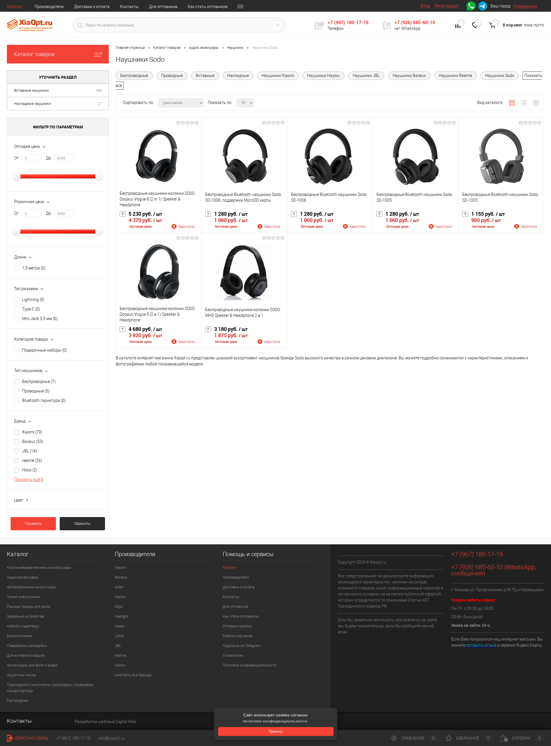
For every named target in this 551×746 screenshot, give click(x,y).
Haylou (120, 597)
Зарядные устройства (25, 616)
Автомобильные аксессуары (31, 587)
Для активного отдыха (25, 655)
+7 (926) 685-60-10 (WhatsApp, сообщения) (493, 570)
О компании (233, 655)
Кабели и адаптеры (23, 626)
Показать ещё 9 (28, 479)
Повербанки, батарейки (27, 645)
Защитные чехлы (21, 675)
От (16, 158)
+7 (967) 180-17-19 (348, 22)
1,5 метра (34, 268)
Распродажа (17, 700)
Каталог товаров (34, 54)
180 (99, 90)
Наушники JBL (366, 75)
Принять (276, 731)
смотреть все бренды (133, 675)
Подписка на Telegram (242, 645)
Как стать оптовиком (208, 6)
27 (100, 103)
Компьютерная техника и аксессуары (39, 567)
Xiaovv (120, 665)
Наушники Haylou (323, 75)
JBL (29, 451)
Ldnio (119, 636)
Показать (33, 523)
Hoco (29, 470)
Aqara (119, 626)
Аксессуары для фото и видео (32, 665)
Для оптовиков (163, 6)
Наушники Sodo (499, 75)
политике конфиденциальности (275, 721)
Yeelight (121, 616)
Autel (119, 587)
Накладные (238, 75)
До (48, 158)
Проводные (36, 391)
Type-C (31, 309)
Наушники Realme (455, 75)
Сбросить (82, 523)
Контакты (129, 6)
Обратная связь (31, 738)
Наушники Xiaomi (278, 75)
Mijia (119, 606)
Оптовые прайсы (237, 626)
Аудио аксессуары (22, 577)
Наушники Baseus (409, 75)
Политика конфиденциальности (249, 665)
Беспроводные (39, 381)
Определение (525, 6)
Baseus (32, 441)
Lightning (33, 299)
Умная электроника (23, 597)
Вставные (205, 75)
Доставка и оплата (92, 6)
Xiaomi (32, 432)
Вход (425, 5)
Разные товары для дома (28, 606)
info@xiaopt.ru (111, 738)
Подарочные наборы (44, 350)
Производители (49, 6)
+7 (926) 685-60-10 (414, 22)
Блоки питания (19, 636)
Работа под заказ (238, 636)
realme (32, 460)
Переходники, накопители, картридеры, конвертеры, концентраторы (50, 688)
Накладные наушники (32, 103)
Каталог (14, 6)
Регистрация (446, 5)
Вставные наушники (31, 90)
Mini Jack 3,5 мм (40, 318)
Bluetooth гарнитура (44, 400)
